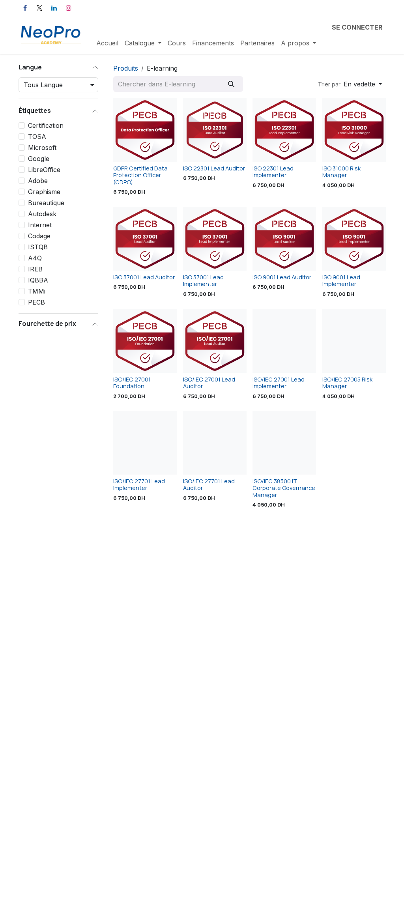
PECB (36, 302)
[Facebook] (25, 8)
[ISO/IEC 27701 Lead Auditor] (215, 443)
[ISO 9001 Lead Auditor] (284, 239)
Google (38, 159)
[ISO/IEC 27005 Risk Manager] (354, 341)
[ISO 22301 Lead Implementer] (284, 130)
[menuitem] (107, 43)
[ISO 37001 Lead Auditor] (145, 239)
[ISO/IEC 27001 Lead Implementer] (284, 341)
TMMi (36, 291)
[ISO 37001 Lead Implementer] (215, 239)
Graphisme (44, 192)
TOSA (37, 136)
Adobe (38, 181)
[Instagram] (68, 8)
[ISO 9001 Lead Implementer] (354, 239)
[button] (349, 84)
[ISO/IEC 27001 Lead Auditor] (215, 341)
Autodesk (42, 214)
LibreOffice (44, 170)
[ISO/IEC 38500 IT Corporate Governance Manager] (284, 443)
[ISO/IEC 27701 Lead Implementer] (145, 443)
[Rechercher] (231, 84)
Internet (40, 225)
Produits (125, 68)
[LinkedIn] (54, 8)
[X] (39, 8)
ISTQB (38, 247)
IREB (35, 269)
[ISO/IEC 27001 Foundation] (145, 341)
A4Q (35, 258)
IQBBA (38, 280)
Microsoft (42, 147)
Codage (39, 236)
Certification (46, 125)
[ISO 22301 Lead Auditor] (215, 130)
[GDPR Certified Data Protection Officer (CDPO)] (145, 130)
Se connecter (357, 27)
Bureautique (46, 203)
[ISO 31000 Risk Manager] (354, 130)
